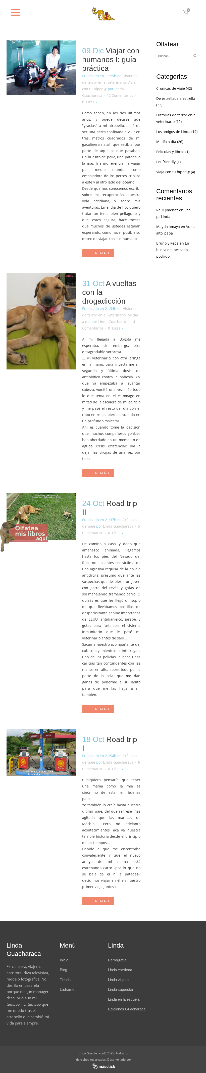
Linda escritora (120, 970)
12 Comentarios (120, 95)
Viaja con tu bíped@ (173, 171)
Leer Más (98, 253)
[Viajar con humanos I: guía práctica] (41, 67)
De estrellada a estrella (175, 98)
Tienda (65, 979)
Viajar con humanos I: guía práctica (110, 59)
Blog (63, 970)
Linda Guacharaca (113, 321)
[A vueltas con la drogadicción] (41, 321)
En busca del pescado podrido (172, 250)
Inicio (64, 960)
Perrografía (117, 960)
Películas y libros (170, 151)
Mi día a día (166, 141)
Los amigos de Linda (173, 131)
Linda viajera (118, 979)
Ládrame (67, 989)
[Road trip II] (41, 516)
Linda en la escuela (123, 999)
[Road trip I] (41, 752)
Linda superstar (120, 989)
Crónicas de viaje (170, 88)
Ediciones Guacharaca (126, 1009)
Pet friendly (166, 161)
